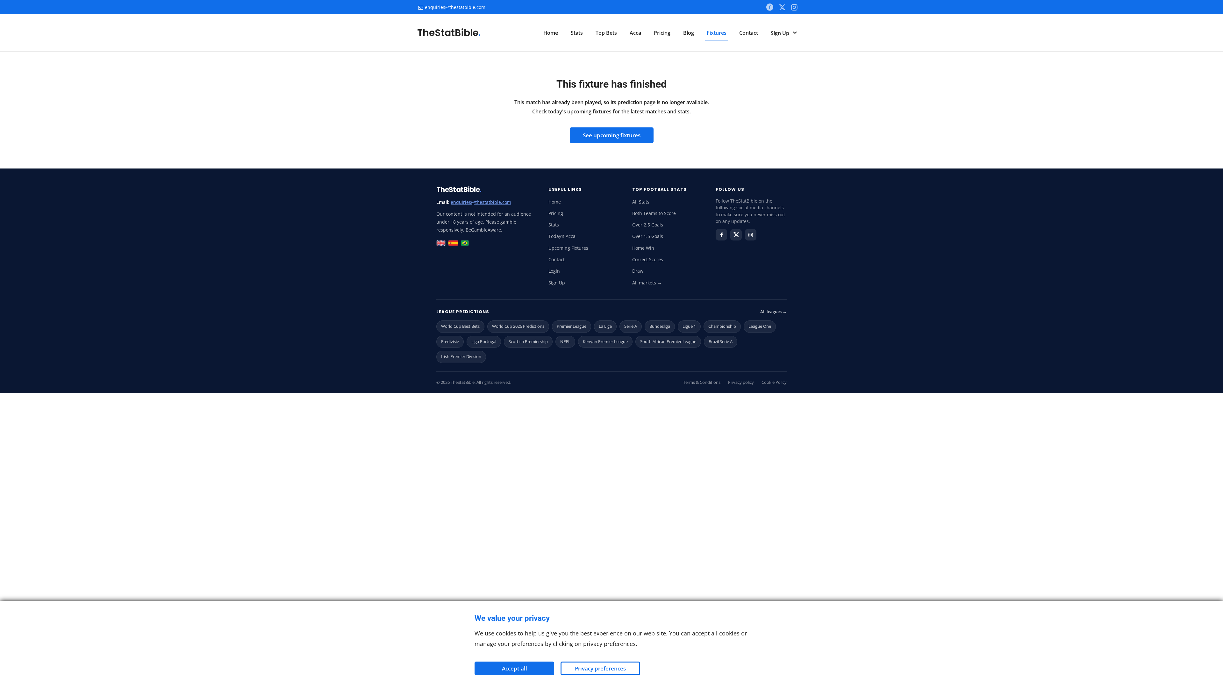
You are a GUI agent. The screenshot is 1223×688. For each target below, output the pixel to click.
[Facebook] (769, 7)
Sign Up (780, 33)
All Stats (640, 202)
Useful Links (565, 189)
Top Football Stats (659, 189)
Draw (637, 271)
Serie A (630, 326)
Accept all (514, 668)
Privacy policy (741, 382)
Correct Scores (647, 259)
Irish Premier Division (461, 356)
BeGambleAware (483, 230)
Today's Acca (562, 236)
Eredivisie (450, 341)
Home (550, 32)
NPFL (565, 341)
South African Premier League (668, 341)
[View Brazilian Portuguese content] (465, 243)
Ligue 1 (689, 326)
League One (759, 326)
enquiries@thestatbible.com (455, 7)
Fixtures (716, 32)
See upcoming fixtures (611, 135)
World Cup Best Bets (460, 326)
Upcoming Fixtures (568, 248)
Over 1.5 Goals (647, 236)
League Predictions (462, 312)
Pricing (662, 32)
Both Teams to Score (654, 213)
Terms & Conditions (701, 382)
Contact (748, 32)
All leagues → (773, 311)
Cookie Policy (774, 382)
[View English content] (441, 243)
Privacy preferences (600, 668)
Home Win (643, 248)
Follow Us (730, 189)
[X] (782, 7)
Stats (577, 32)
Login (554, 271)
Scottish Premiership (528, 341)
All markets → (647, 283)
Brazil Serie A (721, 341)
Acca (635, 32)
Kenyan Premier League (605, 341)
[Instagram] (750, 234)
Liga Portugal (483, 341)
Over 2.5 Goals (647, 225)
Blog (688, 32)
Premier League (571, 326)
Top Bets (606, 32)
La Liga (605, 326)
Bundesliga (659, 326)
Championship (722, 326)
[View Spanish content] (453, 243)
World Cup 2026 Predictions (518, 326)
